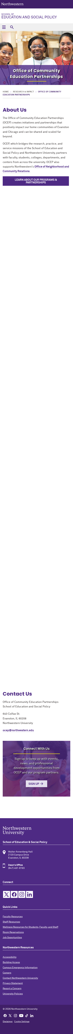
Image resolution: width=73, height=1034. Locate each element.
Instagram (21, 894)
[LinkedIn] (31, 1015)
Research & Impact (23, 92)
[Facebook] (5, 1015)
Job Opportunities (12, 937)
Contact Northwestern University (20, 978)
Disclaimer (8, 1022)
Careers (7, 973)
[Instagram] (15, 1015)
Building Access (11, 962)
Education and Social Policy (29, 16)
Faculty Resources (13, 916)
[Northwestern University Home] (12, 4)
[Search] (12, 27)
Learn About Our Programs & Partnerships (36, 181)
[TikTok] (26, 1015)
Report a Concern (12, 988)
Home (6, 92)
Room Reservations (13, 932)
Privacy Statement (13, 983)
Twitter (6, 894)
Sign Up (34, 784)
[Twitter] (10, 1015)
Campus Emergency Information (20, 967)
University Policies (13, 994)
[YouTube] (21, 1015)
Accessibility (9, 957)
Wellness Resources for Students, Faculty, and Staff (30, 927)
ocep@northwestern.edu (18, 730)
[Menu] (4, 27)
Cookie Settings (21, 1022)
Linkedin (29, 894)
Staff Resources (11, 922)
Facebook (14, 894)
